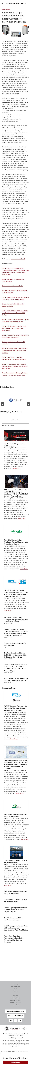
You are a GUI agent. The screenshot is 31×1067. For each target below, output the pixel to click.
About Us (15, 984)
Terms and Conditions (15, 1000)
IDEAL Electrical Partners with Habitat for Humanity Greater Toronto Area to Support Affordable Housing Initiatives (15, 709)
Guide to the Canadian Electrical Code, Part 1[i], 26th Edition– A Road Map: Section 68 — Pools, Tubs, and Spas (15, 668)
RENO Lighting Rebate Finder (11, 412)
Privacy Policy (15, 998)
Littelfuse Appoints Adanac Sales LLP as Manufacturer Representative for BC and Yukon (16, 928)
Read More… (16, 468)
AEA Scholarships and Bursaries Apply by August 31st (15, 815)
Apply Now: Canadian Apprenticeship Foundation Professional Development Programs (13, 939)
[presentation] (15, 400)
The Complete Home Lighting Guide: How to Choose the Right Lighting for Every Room (15, 655)
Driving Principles (15, 986)
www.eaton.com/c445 (18, 259)
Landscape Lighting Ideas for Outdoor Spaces (14, 445)
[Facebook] (11, 1020)
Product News (6, 9)
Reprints (15, 995)
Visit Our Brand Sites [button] (15, 1016)
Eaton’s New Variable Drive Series (12, 286)
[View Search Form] (2, 3)
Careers (15, 991)
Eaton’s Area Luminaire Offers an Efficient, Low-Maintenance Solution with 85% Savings (15, 313)
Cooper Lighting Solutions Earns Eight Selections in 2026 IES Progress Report (15, 910)
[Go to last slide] (2, 404)
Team (15, 988)
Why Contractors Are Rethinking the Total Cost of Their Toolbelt (16, 679)
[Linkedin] (20, 1020)
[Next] (28, 404)
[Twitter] (15, 1020)
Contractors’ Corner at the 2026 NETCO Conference (15, 862)
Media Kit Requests (15, 1002)
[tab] (12, 419)
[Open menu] (29, 3)
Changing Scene (9, 687)
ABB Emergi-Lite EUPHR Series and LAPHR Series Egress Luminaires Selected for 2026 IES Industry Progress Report (16, 493)
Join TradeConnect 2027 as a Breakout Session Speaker (14, 919)
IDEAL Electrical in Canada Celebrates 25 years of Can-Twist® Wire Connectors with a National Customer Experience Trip (16, 593)
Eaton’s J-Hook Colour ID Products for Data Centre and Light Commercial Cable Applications (15, 366)
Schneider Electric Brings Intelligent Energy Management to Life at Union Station (16, 542)
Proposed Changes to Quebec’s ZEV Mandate (15, 644)
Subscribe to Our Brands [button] (15, 1011)
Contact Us (15, 1004)
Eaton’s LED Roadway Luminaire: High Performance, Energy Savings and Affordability (14, 328)
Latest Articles (8, 425)
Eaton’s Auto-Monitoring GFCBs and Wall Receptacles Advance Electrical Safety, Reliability (15, 350)
